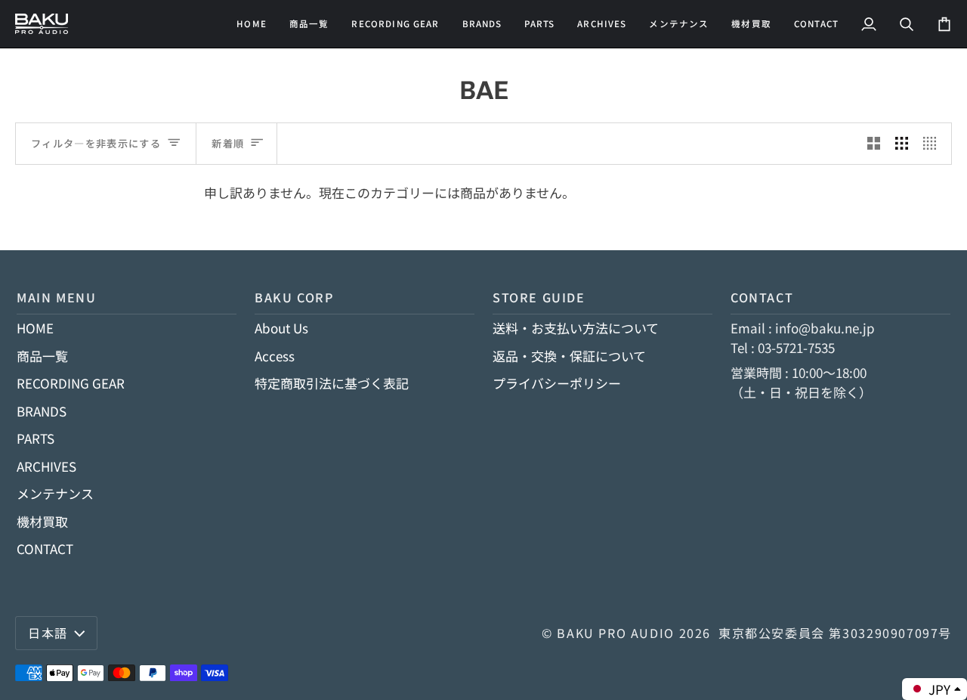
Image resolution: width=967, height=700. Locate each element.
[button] (395, 24)
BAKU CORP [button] (294, 297)
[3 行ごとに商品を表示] (902, 143)
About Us (281, 327)
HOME (35, 327)
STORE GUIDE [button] (539, 297)
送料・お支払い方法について (576, 327)
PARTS (35, 438)
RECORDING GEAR (71, 382)
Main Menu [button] (57, 297)
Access (275, 355)
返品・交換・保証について (569, 355)
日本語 (48, 633)
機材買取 (42, 521)
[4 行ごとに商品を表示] (933, 143)
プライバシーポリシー (557, 382)
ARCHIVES (46, 466)
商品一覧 (42, 355)
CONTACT (45, 548)
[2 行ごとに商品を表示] (874, 143)
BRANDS (41, 410)
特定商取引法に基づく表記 (332, 382)
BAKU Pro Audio (616, 633)
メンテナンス (55, 493)
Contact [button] (762, 297)
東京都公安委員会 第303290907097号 (835, 633)
